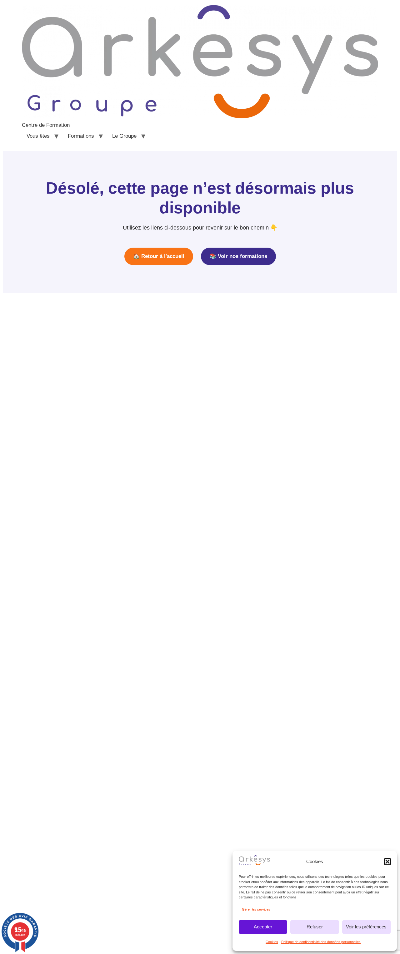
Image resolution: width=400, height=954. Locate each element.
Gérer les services (256, 909)
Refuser (315, 926)
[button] (387, 861)
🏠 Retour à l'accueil (158, 256)
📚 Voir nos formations (238, 256)
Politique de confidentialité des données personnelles (321, 942)
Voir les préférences (366, 926)
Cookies (272, 942)
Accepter (263, 926)
